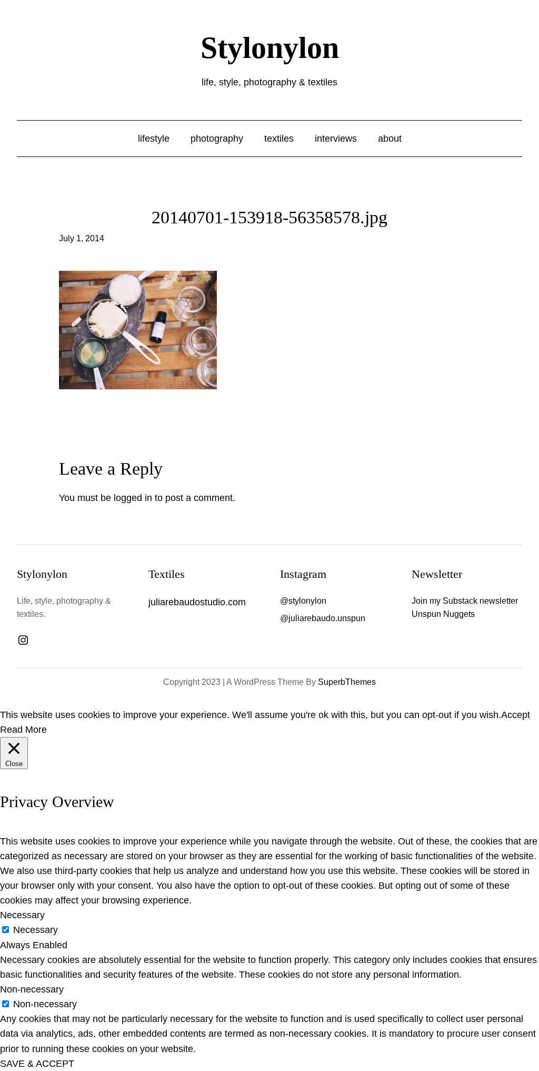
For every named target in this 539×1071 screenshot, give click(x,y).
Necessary (35, 930)
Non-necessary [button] (32, 989)
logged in (133, 498)
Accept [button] (515, 715)
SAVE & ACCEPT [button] (37, 1063)
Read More (23, 729)
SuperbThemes (347, 681)
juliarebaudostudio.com (197, 602)
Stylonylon (270, 48)
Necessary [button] (22, 915)
